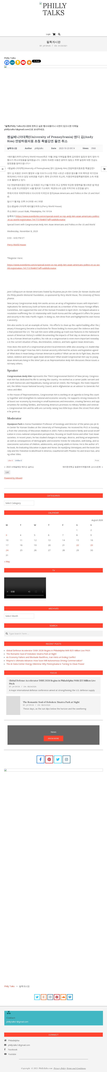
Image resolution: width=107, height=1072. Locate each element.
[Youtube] (23, 62)
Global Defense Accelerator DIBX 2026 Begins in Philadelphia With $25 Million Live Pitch (48, 650)
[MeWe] (12, 62)
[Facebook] (6, 62)
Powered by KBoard (13, 478)
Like (10, 460)
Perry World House (16, 244)
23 (91, 545)
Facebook (12, 1049)
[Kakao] (17, 62)
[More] (29, 62)
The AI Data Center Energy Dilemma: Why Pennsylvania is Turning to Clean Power (45, 663)
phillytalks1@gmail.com (19, 1045)
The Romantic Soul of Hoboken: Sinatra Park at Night (31, 653)
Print (97, 460)
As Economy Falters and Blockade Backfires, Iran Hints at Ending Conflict (41, 657)
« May (7, 561)
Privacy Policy (60, 1068)
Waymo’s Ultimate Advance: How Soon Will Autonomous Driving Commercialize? (44, 660)
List (7, 472)
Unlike (18, 460)
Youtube (12, 1054)
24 (7, 550)
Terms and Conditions (76, 1068)
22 (77, 545)
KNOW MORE (53, 738)
